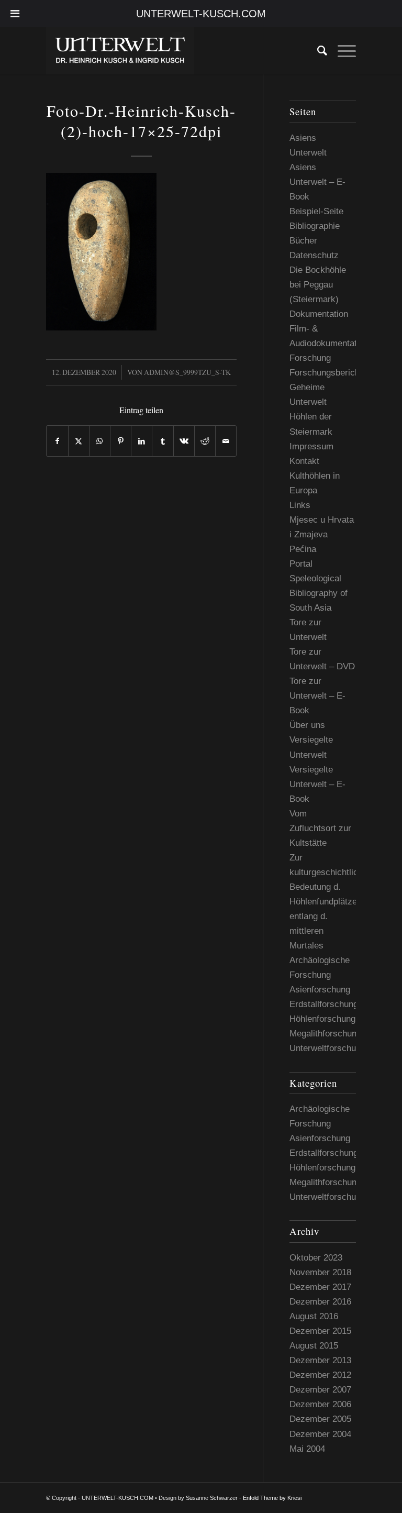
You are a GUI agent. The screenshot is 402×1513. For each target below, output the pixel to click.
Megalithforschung (325, 1034)
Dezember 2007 (320, 1390)
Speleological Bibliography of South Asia (318, 593)
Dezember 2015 (320, 1331)
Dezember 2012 (320, 1375)
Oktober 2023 (315, 1258)
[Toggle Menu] (15, 13)
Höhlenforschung (322, 1019)
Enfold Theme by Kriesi (272, 1498)
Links (299, 505)
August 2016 (313, 1316)
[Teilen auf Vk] (184, 441)
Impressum (311, 446)
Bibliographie (314, 226)
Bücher (303, 241)
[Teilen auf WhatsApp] (100, 441)
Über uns (307, 725)
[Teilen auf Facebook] (57, 441)
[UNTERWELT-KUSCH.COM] (120, 50)
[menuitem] (317, 50)
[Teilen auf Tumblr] (162, 441)
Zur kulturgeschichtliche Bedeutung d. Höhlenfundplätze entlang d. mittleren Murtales (328, 902)
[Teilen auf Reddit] (205, 441)
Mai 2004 (307, 1449)
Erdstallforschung (323, 1004)
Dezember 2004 (320, 1434)
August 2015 (313, 1346)
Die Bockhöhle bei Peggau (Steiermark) (317, 284)
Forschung (310, 358)
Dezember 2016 (320, 1302)
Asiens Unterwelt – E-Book (317, 182)
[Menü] (341, 50)
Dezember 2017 (320, 1287)
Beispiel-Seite (316, 211)
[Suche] (317, 50)
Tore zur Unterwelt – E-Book (317, 695)
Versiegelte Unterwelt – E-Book (317, 784)
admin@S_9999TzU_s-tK (187, 372)
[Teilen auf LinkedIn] (141, 441)
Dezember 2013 (320, 1360)
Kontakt (304, 461)
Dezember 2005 (320, 1419)
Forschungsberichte (328, 373)
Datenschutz (314, 255)
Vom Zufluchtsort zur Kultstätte (320, 828)
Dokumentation (318, 314)
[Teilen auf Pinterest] (120, 441)
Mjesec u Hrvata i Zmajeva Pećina (321, 534)
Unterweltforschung (327, 1048)
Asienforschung (319, 990)
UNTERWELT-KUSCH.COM (201, 13)
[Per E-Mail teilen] (226, 441)
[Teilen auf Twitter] (79, 441)
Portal (300, 564)
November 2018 (320, 1272)
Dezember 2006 (320, 1404)
